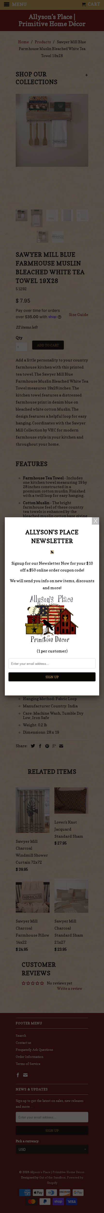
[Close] (95, 521)
